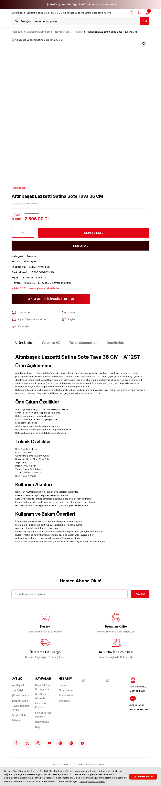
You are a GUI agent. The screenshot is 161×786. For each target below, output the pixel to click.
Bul (145, 21)
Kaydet (140, 593)
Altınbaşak (19, 187)
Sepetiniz (64, 700)
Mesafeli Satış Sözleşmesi (43, 687)
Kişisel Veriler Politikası (43, 714)
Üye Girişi (17, 690)
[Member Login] (139, 12)
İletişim (16, 720)
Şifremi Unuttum (21, 695)
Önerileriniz (115, 343)
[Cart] (147, 12)
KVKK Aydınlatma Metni (91, 764)
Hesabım (64, 685)
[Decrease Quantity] (14, 233)
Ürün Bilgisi (24, 343)
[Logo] (61, 13)
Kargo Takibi (19, 715)
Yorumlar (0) (50, 343)
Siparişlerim (66, 690)
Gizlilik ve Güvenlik (40, 696)
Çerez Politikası (62, 764)
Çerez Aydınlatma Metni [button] (92, 781)
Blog (37, 727)
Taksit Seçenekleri (83, 343)
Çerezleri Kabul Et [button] (143, 776)
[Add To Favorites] (144, 43)
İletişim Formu (20, 700)
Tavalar (31, 256)
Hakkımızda (42, 721)
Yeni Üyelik (18, 685)
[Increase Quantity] (31, 233)
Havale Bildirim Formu (20, 707)
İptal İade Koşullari (40, 705)
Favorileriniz (66, 695)
